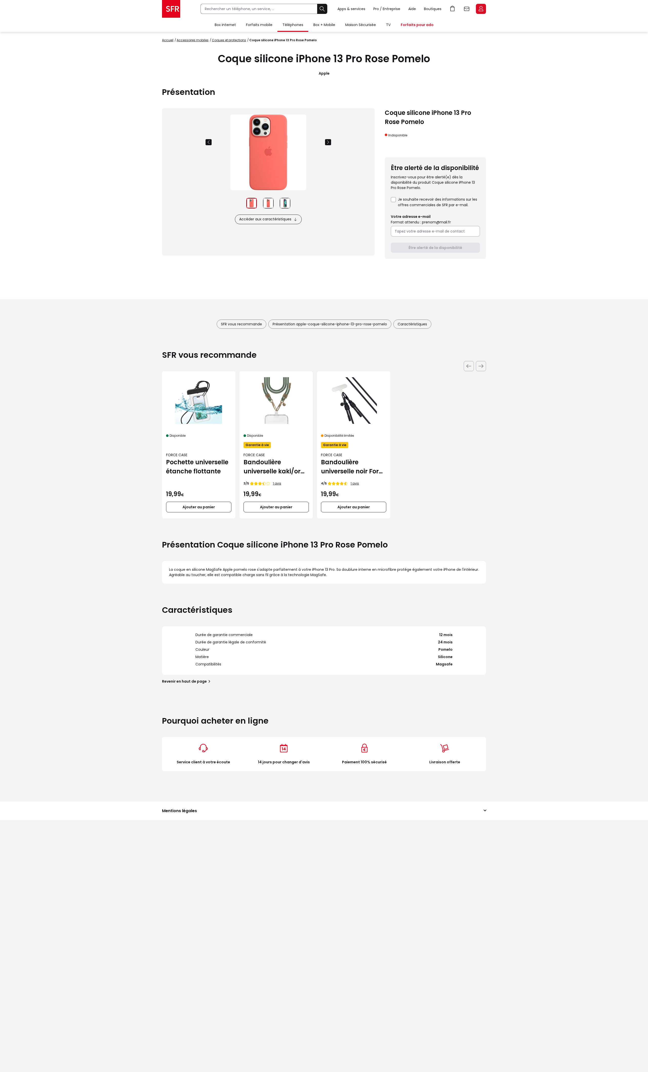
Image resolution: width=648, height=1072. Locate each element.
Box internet (225, 24)
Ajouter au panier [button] (199, 507)
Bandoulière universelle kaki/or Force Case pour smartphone (272, 467)
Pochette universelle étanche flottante (197, 466)
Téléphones (292, 24)
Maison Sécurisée (360, 24)
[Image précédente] (209, 142)
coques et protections (229, 40)
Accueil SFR (171, 9)
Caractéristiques (412, 324)
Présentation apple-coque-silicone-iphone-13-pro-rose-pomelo (330, 324)
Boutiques (432, 8)
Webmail (467, 9)
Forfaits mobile (259, 24)
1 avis (277, 483)
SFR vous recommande (241, 324)
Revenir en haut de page (184, 681)
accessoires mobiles (193, 40)
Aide (412, 8)
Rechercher (322, 9)
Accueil (167, 40)
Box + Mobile (324, 24)
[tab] (252, 203)
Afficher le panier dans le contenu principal (453, 9)
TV (388, 24)
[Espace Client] (480, 9)
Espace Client (481, 8)
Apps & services (351, 8)
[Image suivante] (328, 142)
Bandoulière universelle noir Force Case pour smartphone (353, 467)
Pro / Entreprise (386, 8)
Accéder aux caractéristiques (265, 219)
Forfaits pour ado (417, 24)
